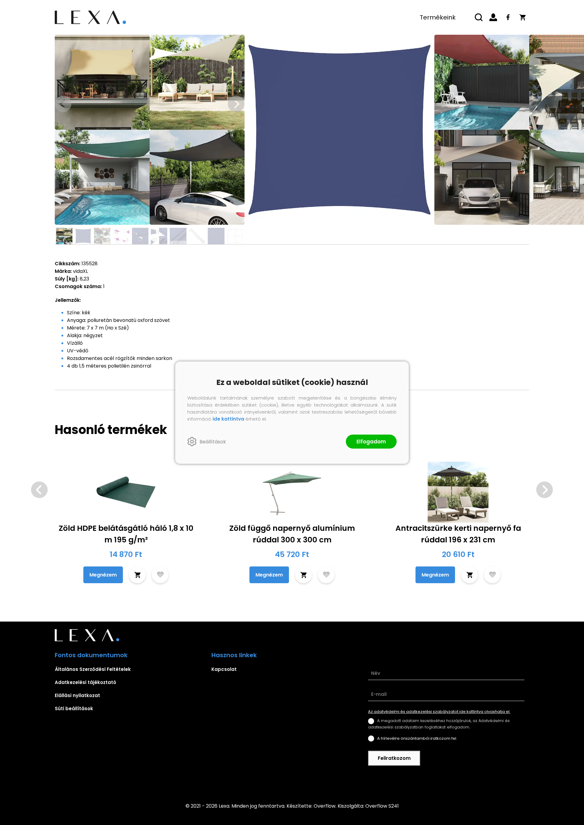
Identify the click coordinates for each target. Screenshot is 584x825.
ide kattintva (228, 419)
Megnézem (103, 574)
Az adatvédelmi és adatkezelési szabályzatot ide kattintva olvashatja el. (439, 711)
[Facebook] (508, 17)
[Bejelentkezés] (493, 17)
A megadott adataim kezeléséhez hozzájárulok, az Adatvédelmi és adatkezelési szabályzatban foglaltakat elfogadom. (439, 724)
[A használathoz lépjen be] (160, 574)
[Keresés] (478, 17)
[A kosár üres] (522, 17)
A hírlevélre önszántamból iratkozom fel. (417, 738)
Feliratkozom (394, 758)
